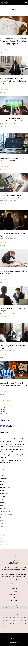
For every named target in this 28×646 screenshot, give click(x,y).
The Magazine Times (8, 567)
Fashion (2, 496)
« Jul (13, 631)
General (2, 508)
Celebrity (3, 92)
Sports (2, 394)
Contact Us (3, 411)
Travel (2, 541)
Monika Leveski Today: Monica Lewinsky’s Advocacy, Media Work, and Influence (13, 81)
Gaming (3, 130)
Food (1, 499)
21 (17, 620)
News (1, 526)
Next (11, 400)
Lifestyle (2, 520)
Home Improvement (6, 514)
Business (3, 52)
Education (3, 490)
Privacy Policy (4, 414)
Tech (2, 207)
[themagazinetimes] (5, 2)
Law (2, 282)
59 (7, 400)
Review (2, 532)
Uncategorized (4, 544)
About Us (3, 409)
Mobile (2, 523)
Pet (1, 529)
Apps (2, 169)
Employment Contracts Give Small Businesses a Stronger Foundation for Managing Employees (13, 41)
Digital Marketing (5, 487)
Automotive (3, 478)
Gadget (2, 502)
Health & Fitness (5, 511)
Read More (4, 49)
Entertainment (4, 493)
